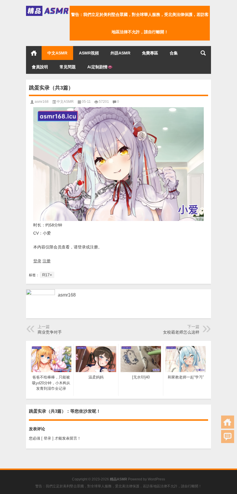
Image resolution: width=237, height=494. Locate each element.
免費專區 (150, 53)
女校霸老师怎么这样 (181, 332)
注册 (46, 261)
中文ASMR (57, 53)
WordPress (156, 479)
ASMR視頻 (89, 53)
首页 (34, 53)
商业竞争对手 (50, 332)
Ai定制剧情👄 (99, 67)
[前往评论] (227, 436)
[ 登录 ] (47, 438)
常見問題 (68, 67)
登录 (37, 261)
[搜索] (203, 53)
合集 (174, 53)
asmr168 (42, 102)
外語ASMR (120, 53)
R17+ (47, 274)
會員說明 (40, 67)
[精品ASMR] (48, 8)
